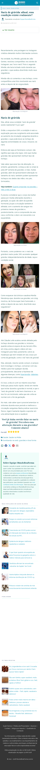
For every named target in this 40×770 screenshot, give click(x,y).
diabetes (34, 374)
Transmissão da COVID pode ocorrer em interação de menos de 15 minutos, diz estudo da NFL (23, 533)
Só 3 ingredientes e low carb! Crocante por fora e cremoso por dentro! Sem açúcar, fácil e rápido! (23, 669)
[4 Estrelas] (16, 432)
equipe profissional (22, 473)
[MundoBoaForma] (19, 3)
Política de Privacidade (21, 726)
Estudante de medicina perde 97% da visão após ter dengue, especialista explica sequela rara (22, 510)
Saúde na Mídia (15, 8)
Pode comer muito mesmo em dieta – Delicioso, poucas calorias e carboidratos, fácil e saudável (22, 702)
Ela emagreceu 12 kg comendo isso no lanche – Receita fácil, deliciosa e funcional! (23, 713)
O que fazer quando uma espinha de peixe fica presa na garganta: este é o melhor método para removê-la (22, 555)
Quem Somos (7, 726)
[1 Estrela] (9, 432)
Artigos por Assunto (18, 728)
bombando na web (10, 440)
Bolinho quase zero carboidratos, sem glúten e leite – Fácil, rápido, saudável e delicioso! (23, 691)
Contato (7, 728)
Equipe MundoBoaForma (27, 19)
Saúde (8, 8)
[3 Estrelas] (13, 432)
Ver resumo (9, 30)
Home (3, 8)
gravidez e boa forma (27, 440)
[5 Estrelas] (18, 432)
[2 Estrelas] (11, 432)
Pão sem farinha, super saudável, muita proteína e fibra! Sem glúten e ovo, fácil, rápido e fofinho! (23, 680)
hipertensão (25, 374)
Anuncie (33, 726)
